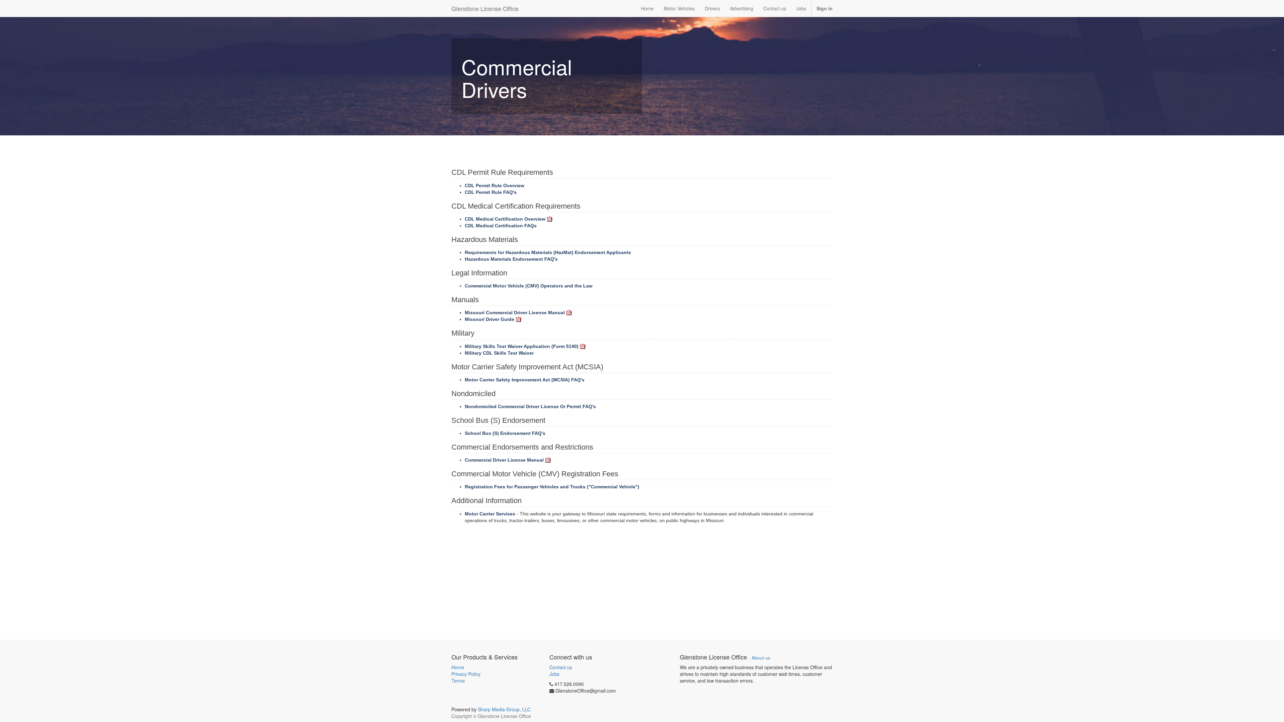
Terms (458, 680)
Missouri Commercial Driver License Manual (515, 312)
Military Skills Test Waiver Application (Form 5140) (521, 346)
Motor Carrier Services (490, 513)
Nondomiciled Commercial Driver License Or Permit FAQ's (530, 406)
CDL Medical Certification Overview (505, 219)
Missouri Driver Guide (489, 319)
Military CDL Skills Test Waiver (499, 353)
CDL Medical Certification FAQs (501, 225)
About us (761, 657)
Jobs (554, 674)
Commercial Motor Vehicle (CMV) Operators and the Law (529, 285)
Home (457, 667)
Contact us (560, 667)
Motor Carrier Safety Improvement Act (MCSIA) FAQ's (524, 379)
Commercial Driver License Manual (504, 460)
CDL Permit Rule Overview (494, 185)
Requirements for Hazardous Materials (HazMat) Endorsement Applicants (548, 252)
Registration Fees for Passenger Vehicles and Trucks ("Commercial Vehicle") (552, 486)
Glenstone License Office (485, 8)
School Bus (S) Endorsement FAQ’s (505, 433)
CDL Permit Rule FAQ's (491, 192)
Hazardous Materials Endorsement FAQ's (511, 259)
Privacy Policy (465, 674)
